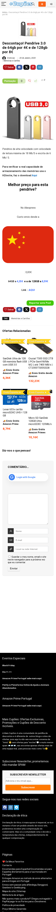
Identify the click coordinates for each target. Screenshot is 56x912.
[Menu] (3, 4)
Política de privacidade (13, 905)
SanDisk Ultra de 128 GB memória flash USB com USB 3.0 (15, 361)
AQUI (32, 290)
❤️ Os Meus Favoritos (13, 861)
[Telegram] (16, 807)
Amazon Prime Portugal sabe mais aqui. (22, 678)
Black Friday (8, 665)
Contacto (7, 865)
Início (4, 12)
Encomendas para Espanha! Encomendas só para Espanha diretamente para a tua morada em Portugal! (27, 872)
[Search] (33, 4)
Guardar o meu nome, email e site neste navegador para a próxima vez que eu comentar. (27, 559)
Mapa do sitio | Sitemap (14, 891)
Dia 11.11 (7, 672)
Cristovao (11, 58)
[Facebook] (4, 807)
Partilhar (42, 4)
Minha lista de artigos (13, 895)
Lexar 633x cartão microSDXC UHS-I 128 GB (15, 412)
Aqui (34, 175)
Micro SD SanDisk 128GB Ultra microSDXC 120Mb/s (40, 421)
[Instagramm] (10, 807)
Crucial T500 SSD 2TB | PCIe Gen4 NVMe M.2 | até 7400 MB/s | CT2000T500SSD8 (40, 363)
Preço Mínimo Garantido (14, 909)
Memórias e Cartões (12, 61)
